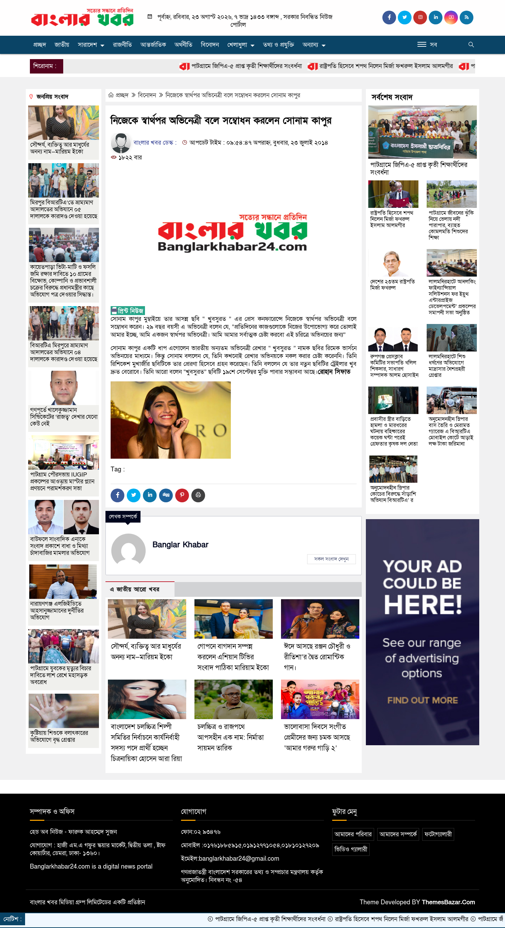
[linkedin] (435, 17)
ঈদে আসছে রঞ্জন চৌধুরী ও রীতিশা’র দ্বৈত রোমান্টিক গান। (317, 657)
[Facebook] (117, 495)
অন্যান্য (310, 45)
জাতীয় (62, 45)
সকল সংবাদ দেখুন (331, 559)
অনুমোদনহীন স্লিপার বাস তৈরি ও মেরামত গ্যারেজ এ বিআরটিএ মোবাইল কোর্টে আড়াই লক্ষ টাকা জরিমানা (451, 431)
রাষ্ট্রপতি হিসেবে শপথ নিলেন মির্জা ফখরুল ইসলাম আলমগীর (348, 66)
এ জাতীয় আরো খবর (134, 589)
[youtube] (451, 17)
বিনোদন (210, 45)
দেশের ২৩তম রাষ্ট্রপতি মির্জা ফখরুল (392, 285)
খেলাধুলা (237, 45)
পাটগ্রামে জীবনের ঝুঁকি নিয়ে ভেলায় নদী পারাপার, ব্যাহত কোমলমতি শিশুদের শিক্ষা (451, 225)
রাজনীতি (122, 45)
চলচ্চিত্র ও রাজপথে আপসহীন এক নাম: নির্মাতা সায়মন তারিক (231, 738)
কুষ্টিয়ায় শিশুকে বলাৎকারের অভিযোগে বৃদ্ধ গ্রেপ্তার (59, 736)
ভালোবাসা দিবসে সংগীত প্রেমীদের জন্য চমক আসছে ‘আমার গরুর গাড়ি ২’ (317, 738)
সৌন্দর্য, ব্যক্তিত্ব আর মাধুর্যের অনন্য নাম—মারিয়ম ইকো (59, 148)
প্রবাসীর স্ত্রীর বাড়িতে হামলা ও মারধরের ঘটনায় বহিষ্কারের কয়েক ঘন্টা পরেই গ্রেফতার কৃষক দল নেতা (394, 431)
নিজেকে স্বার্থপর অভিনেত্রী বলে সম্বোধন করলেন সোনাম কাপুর (233, 95)
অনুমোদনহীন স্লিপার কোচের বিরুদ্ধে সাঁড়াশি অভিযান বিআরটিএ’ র (393, 494)
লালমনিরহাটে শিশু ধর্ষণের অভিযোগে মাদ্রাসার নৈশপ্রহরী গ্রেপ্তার (447, 366)
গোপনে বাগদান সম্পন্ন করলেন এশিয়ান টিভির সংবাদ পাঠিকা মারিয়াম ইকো (233, 657)
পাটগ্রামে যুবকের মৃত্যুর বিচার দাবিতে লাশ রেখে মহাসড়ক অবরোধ (60, 675)
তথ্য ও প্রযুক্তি (278, 45)
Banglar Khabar (181, 545)
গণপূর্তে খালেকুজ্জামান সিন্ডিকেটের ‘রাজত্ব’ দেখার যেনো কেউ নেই (64, 417)
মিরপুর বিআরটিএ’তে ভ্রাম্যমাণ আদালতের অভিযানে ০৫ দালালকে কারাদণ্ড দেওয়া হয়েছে (63, 209)
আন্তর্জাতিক (153, 45)
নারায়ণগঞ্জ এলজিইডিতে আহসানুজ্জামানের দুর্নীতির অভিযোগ (56, 611)
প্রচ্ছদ (39, 45)
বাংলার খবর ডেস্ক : (154, 143)
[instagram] (420, 17)
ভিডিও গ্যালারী (351, 849)
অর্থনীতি (183, 45)
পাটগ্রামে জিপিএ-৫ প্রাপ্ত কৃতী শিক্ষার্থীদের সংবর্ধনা (209, 66)
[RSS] (466, 17)
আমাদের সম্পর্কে (398, 834)
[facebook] (389, 17)
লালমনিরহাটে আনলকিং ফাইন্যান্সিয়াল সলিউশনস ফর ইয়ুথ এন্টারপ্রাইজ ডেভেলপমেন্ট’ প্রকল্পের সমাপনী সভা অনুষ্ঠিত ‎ (452, 297)
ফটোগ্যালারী (438, 834)
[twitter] (405, 17)
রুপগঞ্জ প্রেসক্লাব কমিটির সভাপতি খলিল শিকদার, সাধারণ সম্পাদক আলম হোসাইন (394, 366)
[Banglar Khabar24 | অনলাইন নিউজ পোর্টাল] (82, 17)
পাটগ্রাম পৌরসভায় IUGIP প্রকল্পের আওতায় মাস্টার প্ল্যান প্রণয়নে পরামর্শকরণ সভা (62, 481)
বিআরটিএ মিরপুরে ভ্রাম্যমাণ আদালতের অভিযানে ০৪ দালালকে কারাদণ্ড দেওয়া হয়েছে (63, 352)
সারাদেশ (87, 45)
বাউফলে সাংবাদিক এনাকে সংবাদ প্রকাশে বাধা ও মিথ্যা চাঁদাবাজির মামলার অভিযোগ (60, 546)
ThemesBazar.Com (448, 902)
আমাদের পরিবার (353, 834)
